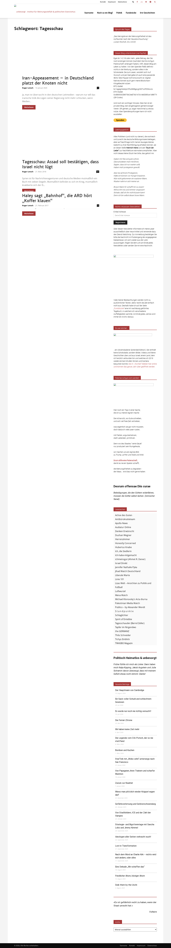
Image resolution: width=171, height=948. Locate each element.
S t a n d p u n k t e (124, 611)
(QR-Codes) (118, 97)
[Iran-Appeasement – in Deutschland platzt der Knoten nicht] (60, 59)
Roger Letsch (27, 88)
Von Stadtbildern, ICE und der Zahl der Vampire (133, 814)
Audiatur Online (123, 527)
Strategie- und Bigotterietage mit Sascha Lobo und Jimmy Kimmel (134, 826)
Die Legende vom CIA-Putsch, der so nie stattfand (134, 739)
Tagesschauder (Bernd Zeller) (129, 623)
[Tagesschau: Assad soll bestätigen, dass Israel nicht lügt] (60, 143)
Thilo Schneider (123, 635)
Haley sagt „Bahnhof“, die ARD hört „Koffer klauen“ (57, 198)
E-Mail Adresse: (120, 211)
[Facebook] (137, 2)
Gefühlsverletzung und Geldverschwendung (135, 804)
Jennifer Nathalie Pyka (126, 567)
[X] (155, 2)
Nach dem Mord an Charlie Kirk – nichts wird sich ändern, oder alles (135, 856)
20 (98, 172)
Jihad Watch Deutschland (127, 571)
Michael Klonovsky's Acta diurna (131, 599)
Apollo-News (121, 523)
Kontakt (103, 2)
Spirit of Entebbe (123, 619)
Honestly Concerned (125, 543)
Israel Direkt (121, 563)
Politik (119, 13)
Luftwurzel (120, 591)
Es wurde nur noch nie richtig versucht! (133, 711)
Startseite (88, 13)
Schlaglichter (121, 615)
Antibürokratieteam (125, 519)
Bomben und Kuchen (124, 750)
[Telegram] (150, 2)
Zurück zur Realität (124, 783)
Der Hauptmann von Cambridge (129, 690)
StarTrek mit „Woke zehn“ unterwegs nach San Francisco (135, 760)
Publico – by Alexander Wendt (130, 607)
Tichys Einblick (122, 639)
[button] (133, 2)
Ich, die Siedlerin (123, 551)
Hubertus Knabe (123, 547)
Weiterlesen (29, 107)
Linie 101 (119, 579)
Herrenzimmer (122, 539)
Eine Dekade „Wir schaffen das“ (130, 866)
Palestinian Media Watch (127, 603)
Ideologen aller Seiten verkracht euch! (133, 836)
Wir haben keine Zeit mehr (127, 729)
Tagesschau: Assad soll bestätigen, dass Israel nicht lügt (60, 164)
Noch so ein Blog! (105, 13)
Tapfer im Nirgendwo (125, 627)
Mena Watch (121, 595)
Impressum (112, 2)
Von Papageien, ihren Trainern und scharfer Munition (135, 772)
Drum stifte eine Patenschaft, (126, 460)
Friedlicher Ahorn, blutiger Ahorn (130, 876)
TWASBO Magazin (124, 643)
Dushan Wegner (123, 535)
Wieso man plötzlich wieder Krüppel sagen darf (135, 793)
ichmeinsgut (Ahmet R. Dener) (130, 559)
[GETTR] (142, 2)
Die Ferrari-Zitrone (123, 720)
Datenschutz (122, 2)
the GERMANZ (122, 631)
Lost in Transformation (126, 846)
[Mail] (146, 2)
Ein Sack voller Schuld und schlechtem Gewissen (133, 700)
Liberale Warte (122, 575)
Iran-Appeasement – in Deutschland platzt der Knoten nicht (58, 80)
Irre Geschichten (147, 13)
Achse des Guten (123, 515)
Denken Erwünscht (124, 531)
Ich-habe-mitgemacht (126, 555)
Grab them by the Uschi (126, 885)
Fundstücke (131, 13)
